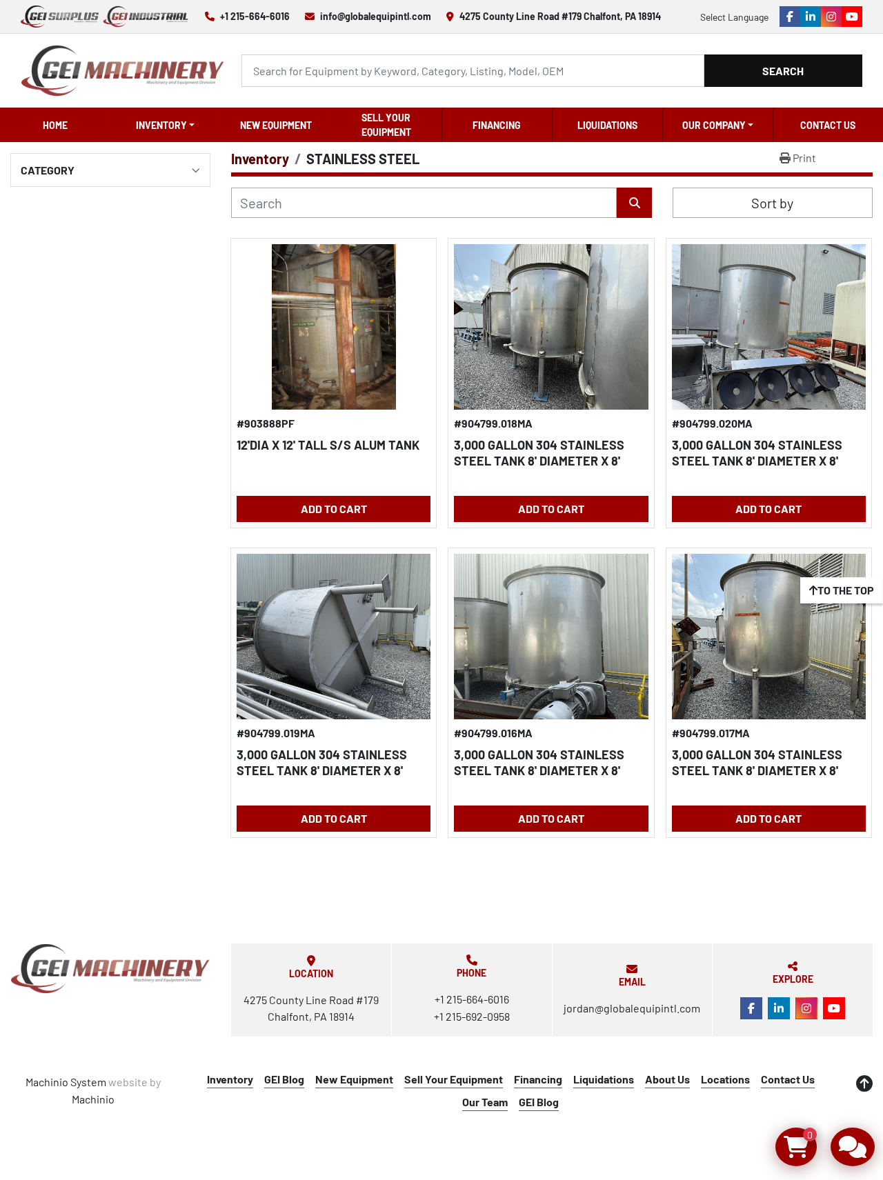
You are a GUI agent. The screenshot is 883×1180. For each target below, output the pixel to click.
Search (783, 70)
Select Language (734, 17)
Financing (497, 125)
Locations (725, 1079)
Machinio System (66, 1081)
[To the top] (864, 1083)
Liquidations (607, 125)
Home (55, 125)
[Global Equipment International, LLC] (110, 968)
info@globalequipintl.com (375, 16)
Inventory (161, 125)
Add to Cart (334, 508)
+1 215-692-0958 (472, 1016)
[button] (165, 125)
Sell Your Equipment (386, 125)
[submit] (634, 203)
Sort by (772, 202)
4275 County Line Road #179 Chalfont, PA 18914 (560, 16)
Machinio (93, 1099)
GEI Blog (284, 1079)
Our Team (485, 1101)
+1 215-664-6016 (255, 16)
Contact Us (827, 125)
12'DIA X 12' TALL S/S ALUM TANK (328, 444)
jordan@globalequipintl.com (632, 1007)
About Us (667, 1079)
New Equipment (276, 125)
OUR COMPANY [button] (714, 125)
